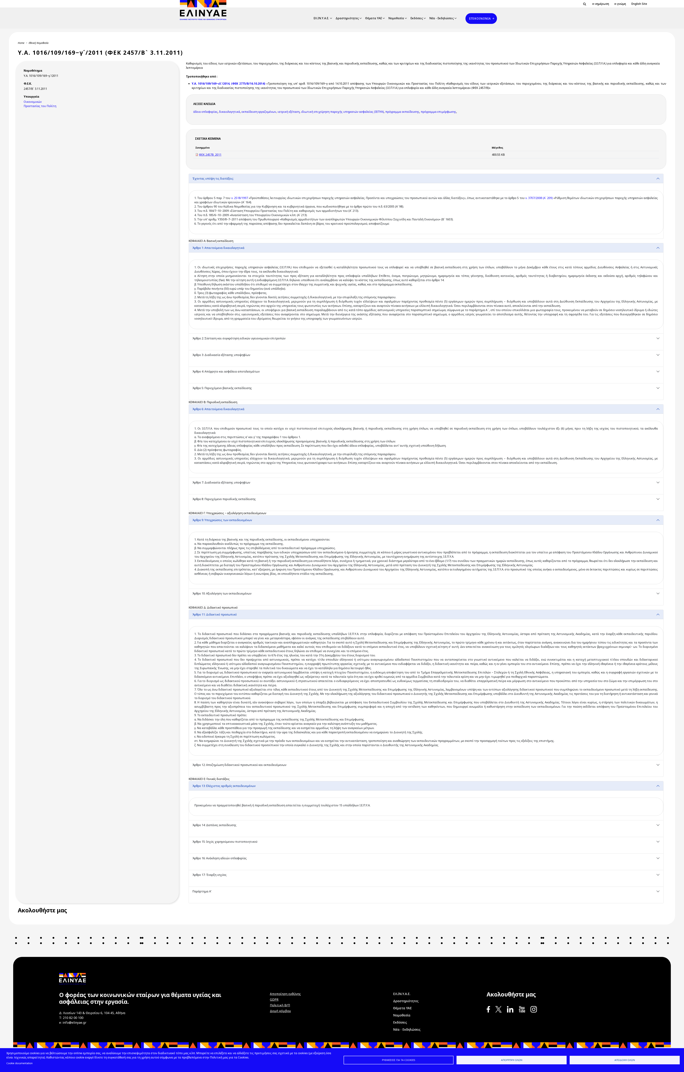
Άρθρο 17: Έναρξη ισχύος (209, 875)
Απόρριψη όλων (511, 1060)
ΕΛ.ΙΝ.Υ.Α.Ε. (321, 18)
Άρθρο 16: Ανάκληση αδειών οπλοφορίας (219, 858)
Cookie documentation (19, 1063)
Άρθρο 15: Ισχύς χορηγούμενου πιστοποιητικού (224, 842)
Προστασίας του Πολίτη (40, 106)
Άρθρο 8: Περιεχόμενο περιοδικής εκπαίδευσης (224, 499)
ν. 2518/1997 (239, 198)
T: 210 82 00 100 (71, 1018)
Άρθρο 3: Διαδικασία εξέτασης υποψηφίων (221, 355)
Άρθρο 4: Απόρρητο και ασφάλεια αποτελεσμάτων (226, 371)
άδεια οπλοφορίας (205, 112)
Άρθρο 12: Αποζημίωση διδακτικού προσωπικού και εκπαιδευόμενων (239, 765)
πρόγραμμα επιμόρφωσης (438, 112)
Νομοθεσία (396, 18)
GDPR (274, 999)
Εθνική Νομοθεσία (38, 43)
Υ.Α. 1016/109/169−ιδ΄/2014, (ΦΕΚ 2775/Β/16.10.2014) (229, 84)
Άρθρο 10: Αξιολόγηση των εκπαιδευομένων (222, 593)
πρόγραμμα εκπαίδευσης (402, 112)
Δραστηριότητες (347, 18)
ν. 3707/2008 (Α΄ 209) (539, 198)
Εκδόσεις (416, 18)
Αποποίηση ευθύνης (285, 994)
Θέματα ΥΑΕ (373, 18)
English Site (639, 4)
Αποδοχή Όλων (625, 1060)
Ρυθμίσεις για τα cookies (398, 1060)
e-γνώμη (620, 4)
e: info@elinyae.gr (72, 1022)
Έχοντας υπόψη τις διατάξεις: (213, 178)
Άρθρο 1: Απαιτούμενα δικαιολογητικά (218, 248)
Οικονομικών (33, 102)
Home (21, 43)
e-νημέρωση (600, 4)
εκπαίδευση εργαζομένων (259, 112)
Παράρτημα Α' (202, 891)
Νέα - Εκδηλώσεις (441, 18)
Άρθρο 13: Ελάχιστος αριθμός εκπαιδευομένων (224, 786)
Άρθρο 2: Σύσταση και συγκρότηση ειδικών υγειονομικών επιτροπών (239, 338)
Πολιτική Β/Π (280, 1005)
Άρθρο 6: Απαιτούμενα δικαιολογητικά (218, 409)
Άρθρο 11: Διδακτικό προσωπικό (214, 614)
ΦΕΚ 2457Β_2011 (210, 155)
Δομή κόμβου (280, 1011)
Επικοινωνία (480, 18)
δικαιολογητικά (229, 112)
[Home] (204, 10)
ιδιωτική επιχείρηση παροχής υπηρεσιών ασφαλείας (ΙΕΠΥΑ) (342, 112)
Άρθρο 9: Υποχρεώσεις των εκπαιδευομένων (222, 520)
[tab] (426, 206)
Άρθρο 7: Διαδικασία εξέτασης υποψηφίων (221, 482)
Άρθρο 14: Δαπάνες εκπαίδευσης (214, 825)
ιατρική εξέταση (289, 112)
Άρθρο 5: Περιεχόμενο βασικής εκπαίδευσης (222, 388)
